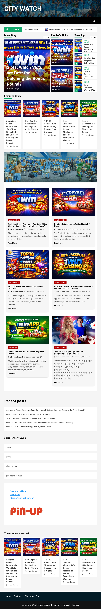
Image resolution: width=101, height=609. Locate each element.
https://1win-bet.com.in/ (22, 497)
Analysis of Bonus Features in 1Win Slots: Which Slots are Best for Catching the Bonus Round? (12, 132)
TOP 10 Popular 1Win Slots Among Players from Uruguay (50, 126)
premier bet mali (14, 475)
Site (38, 596)
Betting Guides (13, 52)
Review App (88, 81)
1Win (8, 456)
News (8, 596)
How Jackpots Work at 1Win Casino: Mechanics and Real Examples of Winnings (40, 422)
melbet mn (15, 494)
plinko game (11, 466)
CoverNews (59, 604)
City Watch (23, 8)
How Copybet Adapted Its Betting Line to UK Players (52, 29)
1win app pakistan (18, 491)
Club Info (29, 596)
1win (8, 447)
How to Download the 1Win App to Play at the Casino (89, 88)
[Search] (93, 21)
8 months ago (14, 89)
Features (18, 596)
